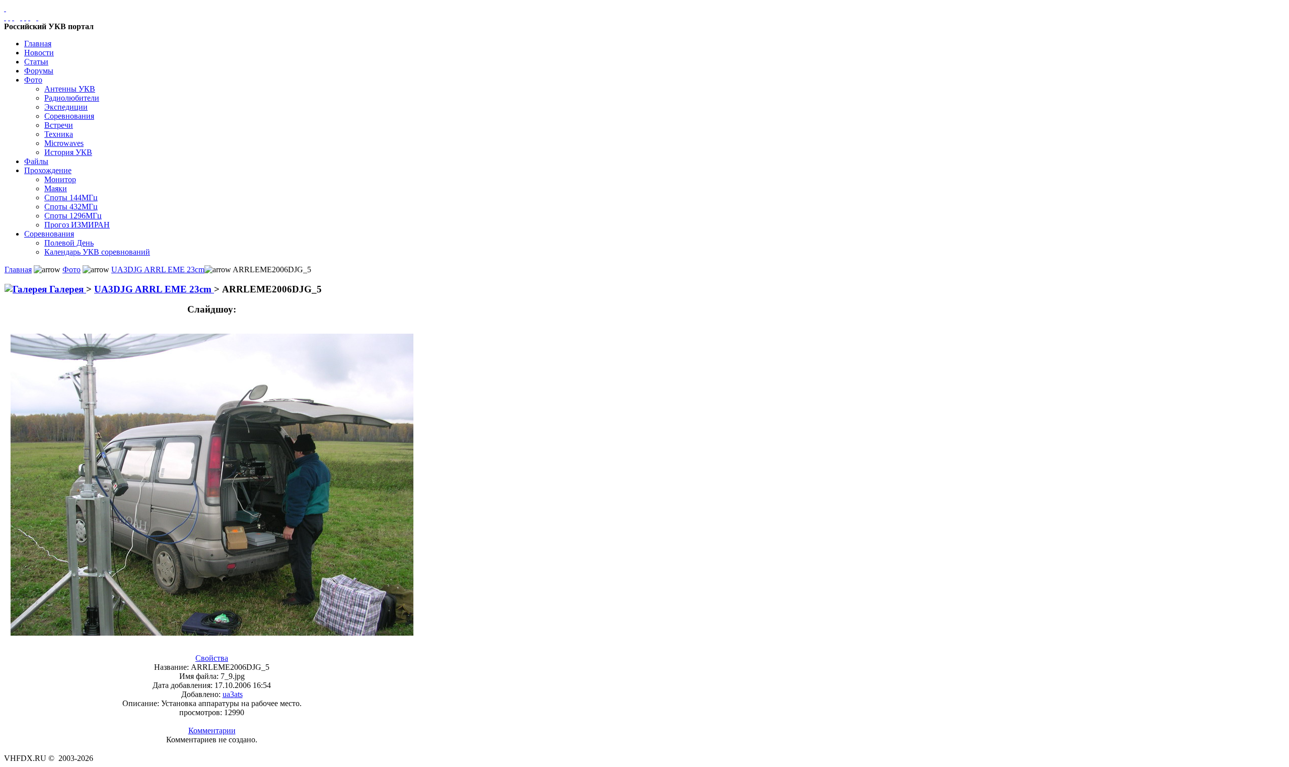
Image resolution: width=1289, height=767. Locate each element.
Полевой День (69, 243)
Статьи (36, 61)
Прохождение (47, 170)
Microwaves (64, 143)
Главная (37, 43)
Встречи (58, 125)
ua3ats (233, 694)
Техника (58, 134)
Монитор (60, 179)
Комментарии (212, 730)
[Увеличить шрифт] (21, 17)
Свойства (211, 658)
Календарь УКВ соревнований (97, 252)
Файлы (36, 161)
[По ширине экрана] (5, 17)
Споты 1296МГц (73, 215)
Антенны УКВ (69, 89)
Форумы (38, 70)
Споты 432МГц (71, 206)
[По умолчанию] (25, 17)
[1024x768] (9, 17)
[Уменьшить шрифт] (29, 17)
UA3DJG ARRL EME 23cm (157, 269)
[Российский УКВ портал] (5, 8)
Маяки (55, 188)
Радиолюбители (71, 98)
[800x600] (13, 17)
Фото (33, 79)
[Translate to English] (37, 17)
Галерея (66, 289)
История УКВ (68, 152)
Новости (39, 52)
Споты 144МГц (71, 197)
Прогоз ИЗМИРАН (77, 224)
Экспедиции (66, 107)
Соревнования (69, 116)
